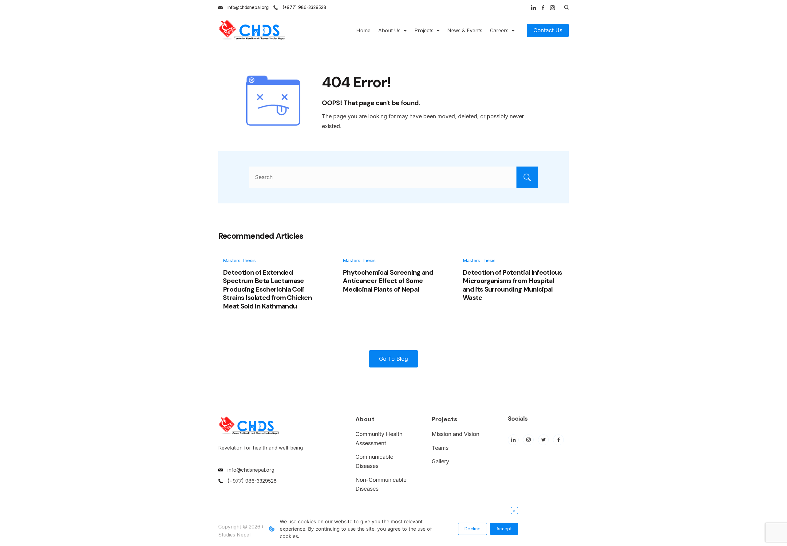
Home (363, 30)
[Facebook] (542, 7)
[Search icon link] (565, 7)
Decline (473, 528)
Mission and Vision (455, 434)
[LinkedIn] (533, 7)
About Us (389, 30)
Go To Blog (393, 358)
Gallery (440, 461)
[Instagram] (552, 7)
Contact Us (547, 30)
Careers (499, 30)
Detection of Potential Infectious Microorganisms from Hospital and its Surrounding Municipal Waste (512, 285)
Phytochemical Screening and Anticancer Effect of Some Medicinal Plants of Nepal (388, 281)
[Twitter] (543, 439)
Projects (423, 30)
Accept (504, 528)
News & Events (464, 30)
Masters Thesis (239, 260)
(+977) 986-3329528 (304, 7)
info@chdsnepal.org (248, 7)
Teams (440, 448)
